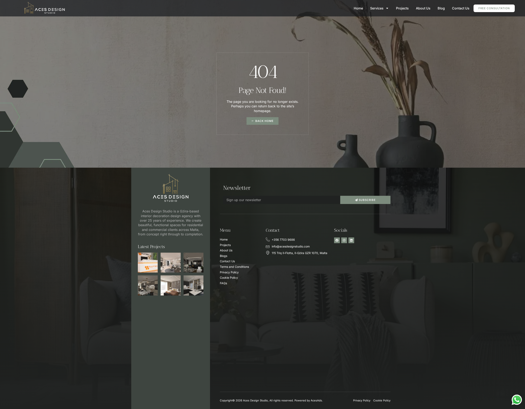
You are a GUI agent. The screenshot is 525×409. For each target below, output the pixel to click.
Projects (402, 8)
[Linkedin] (351, 240)
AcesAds (316, 400)
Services (376, 8)
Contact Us (460, 8)
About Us (423, 8)
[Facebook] (337, 240)
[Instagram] (344, 240)
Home (358, 8)
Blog (441, 8)
